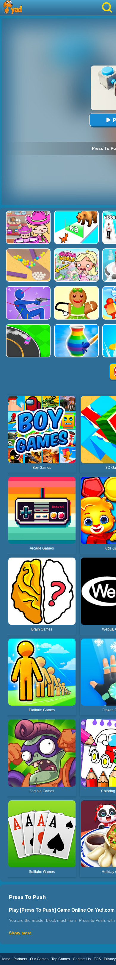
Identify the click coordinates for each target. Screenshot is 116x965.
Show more (20, 932)
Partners (20, 959)
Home (5, 959)
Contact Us (82, 959)
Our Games (39, 959)
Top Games (60, 959)
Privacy (110, 959)
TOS (97, 959)
